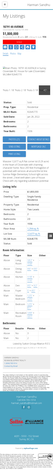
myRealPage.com (31, 448)
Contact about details (38, 139)
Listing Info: (10, 186)
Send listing (14, 146)
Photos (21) (14, 139)
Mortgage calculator (38, 146)
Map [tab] (19, 53)
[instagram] (29, 407)
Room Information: (14, 250)
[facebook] (23, 407)
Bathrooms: (9, 323)
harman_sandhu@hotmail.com (26, 403)
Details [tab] (5, 53)
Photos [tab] (13, 53)
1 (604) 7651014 (10, 363)
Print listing (14, 154)
